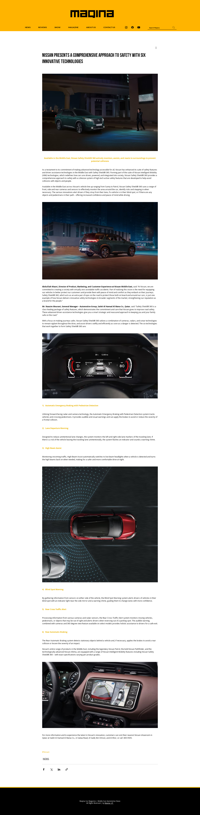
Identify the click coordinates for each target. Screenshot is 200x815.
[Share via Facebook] (43, 769)
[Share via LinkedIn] (59, 769)
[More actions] (156, 48)
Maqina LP (109, 803)
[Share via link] (66, 769)
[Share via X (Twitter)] (51, 769)
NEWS (46, 758)
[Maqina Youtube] (138, 27)
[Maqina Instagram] (126, 27)
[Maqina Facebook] (132, 27)
